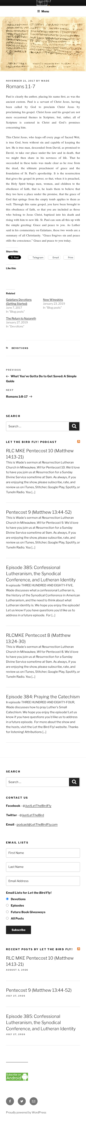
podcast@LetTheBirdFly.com (37, 824)
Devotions (20, 348)
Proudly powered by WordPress (26, 1112)
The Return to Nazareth (21, 318)
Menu (45, 11)
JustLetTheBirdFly (38, 806)
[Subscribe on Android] (17, 1080)
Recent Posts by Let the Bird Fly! (39, 949)
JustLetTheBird (33, 815)
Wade (45, 80)
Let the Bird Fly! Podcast (31, 441)
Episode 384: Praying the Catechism (43, 696)
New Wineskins (53, 299)
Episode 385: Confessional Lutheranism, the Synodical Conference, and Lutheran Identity (41, 573)
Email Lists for (28, 893)
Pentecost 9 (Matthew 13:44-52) (39, 512)
